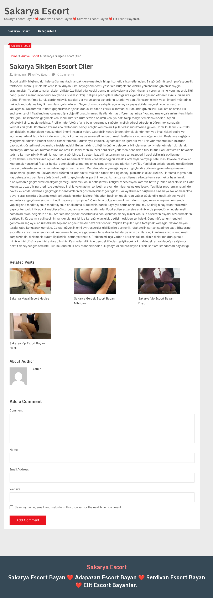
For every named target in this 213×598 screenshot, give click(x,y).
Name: (14, 449)
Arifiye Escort (30, 56)
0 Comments (65, 74)
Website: (15, 489)
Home (13, 56)
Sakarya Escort (36, 10)
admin (22, 74)
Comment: (17, 410)
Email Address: (20, 469)
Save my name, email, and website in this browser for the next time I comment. (68, 507)
